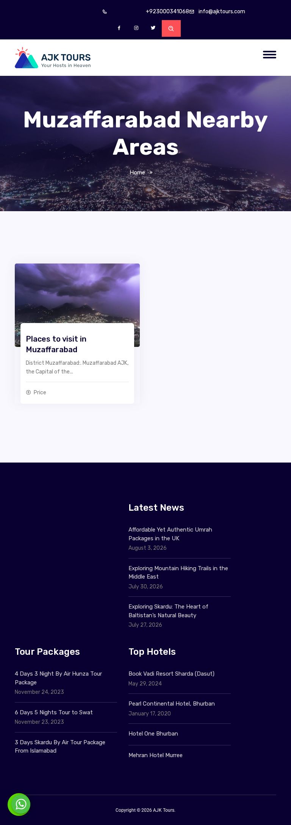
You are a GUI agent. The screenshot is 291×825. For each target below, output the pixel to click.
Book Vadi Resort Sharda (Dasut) (171, 673)
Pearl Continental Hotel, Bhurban (171, 703)
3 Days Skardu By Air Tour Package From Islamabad (60, 746)
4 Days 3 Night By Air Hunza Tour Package (58, 678)
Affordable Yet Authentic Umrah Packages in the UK (170, 534)
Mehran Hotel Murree (155, 755)
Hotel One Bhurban (153, 733)
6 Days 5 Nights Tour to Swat (54, 712)
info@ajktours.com (222, 11)
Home (137, 172)
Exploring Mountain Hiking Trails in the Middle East (178, 572)
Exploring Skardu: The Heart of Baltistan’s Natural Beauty (168, 611)
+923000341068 (167, 11)
